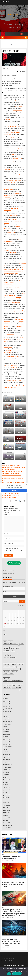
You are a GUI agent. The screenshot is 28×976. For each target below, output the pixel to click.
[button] (14, 485)
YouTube (14, 490)
